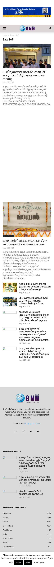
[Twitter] (16, 431)
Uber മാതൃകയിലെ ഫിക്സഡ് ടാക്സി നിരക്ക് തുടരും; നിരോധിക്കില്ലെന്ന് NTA (33, 300)
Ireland (6, 67)
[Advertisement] (27, 142)
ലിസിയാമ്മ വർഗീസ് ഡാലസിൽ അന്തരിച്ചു (31, 492)
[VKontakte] (31, 431)
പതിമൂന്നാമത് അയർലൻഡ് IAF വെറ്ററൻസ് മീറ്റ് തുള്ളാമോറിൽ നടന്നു (24, 75)
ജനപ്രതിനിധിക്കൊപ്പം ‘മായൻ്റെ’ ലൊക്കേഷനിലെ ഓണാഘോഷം (25, 242)
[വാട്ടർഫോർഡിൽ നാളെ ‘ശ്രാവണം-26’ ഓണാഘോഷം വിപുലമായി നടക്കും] (10, 287)
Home (5, 35)
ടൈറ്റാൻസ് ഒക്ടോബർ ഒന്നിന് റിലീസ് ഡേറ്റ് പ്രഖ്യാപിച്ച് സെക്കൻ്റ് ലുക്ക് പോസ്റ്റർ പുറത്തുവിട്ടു (34, 353)
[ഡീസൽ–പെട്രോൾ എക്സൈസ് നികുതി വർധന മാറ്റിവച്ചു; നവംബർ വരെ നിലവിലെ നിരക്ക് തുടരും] (10, 315)
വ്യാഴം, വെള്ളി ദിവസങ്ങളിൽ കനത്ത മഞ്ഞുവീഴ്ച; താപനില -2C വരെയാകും (35, 479)
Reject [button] (28, 562)
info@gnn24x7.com (32, 423)
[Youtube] (38, 431)
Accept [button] (18, 562)
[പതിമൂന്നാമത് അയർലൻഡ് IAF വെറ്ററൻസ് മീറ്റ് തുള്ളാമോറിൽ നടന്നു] (27, 56)
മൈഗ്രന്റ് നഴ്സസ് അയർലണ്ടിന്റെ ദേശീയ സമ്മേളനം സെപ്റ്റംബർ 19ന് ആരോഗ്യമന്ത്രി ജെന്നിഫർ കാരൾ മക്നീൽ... (34, 334)
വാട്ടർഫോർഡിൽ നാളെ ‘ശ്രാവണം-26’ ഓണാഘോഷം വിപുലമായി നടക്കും (35, 286)
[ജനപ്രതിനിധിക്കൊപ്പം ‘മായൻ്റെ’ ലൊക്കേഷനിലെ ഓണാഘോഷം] (27, 219)
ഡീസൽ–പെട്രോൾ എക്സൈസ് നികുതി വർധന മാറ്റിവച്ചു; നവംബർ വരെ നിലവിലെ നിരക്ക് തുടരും (34, 316)
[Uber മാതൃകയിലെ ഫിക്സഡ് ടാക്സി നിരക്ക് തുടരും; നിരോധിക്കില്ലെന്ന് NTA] (10, 301)
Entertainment (8, 236)
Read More (39, 562)
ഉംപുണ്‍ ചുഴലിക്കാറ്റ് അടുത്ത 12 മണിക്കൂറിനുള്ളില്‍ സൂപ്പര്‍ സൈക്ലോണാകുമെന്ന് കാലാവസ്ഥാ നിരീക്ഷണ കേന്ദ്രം (35, 463)
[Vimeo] (23, 431)
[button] (4, 28)
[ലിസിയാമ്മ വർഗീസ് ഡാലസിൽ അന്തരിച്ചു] (10, 495)
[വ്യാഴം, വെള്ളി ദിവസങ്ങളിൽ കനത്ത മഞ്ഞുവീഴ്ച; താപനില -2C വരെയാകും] (10, 481)
